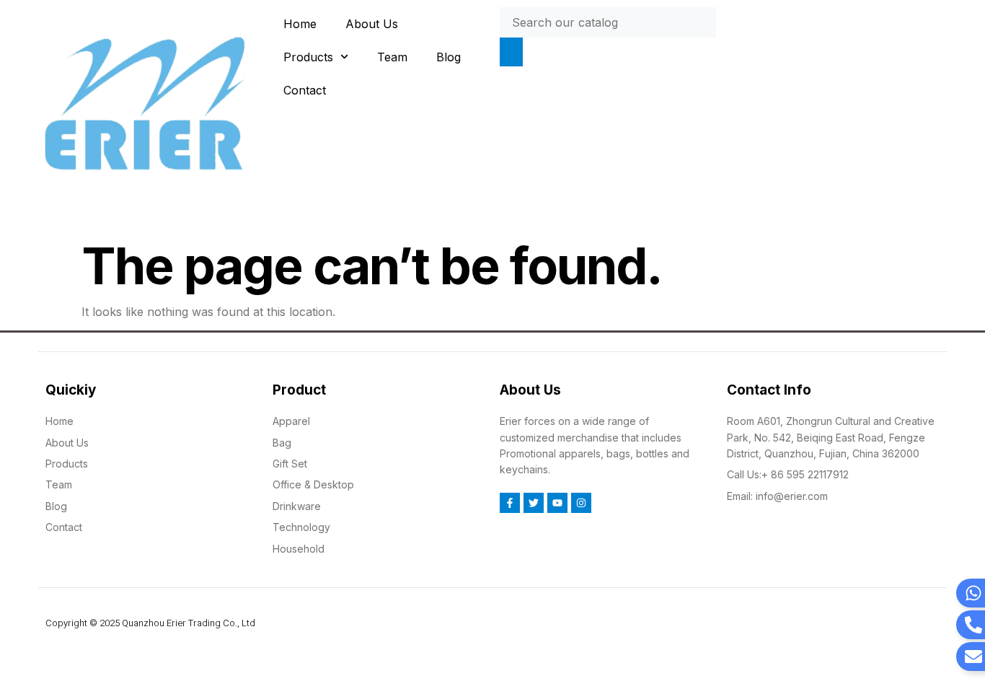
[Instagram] (581, 503)
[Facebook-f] (510, 503)
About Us (371, 24)
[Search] (511, 52)
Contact (304, 90)
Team (392, 57)
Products (308, 57)
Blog (448, 57)
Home (300, 24)
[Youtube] (557, 503)
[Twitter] (534, 503)
